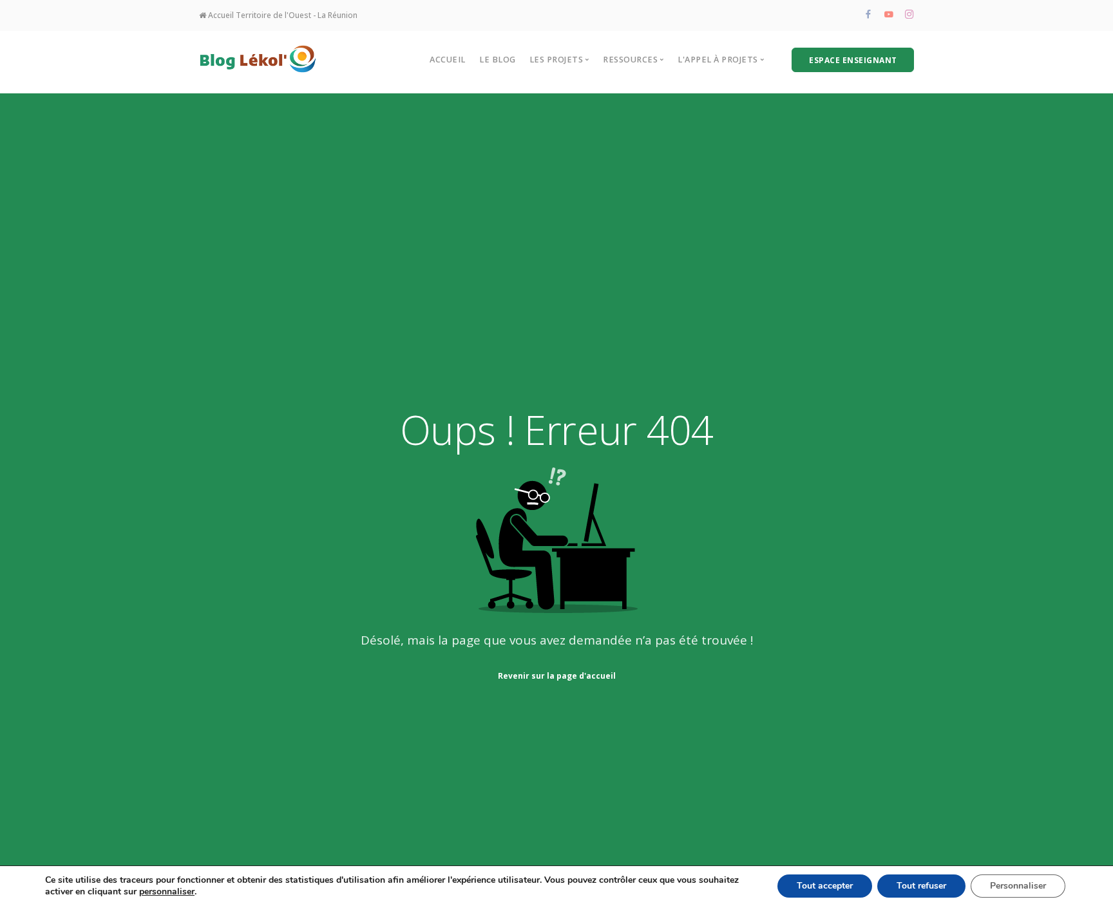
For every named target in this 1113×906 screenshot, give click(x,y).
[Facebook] (868, 15)
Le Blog (497, 59)
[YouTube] (888, 15)
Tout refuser (921, 886)
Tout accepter (825, 886)
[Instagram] (909, 15)
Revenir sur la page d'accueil (557, 675)
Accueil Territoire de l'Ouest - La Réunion (281, 15)
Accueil (448, 59)
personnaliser (167, 892)
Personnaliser (1018, 886)
